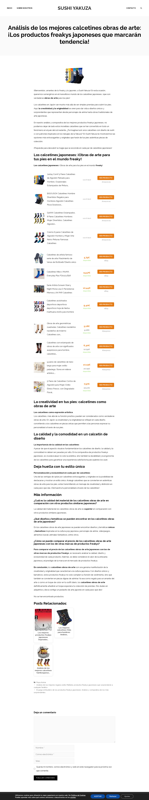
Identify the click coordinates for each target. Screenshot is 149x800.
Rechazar (112, 796)
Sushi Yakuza (74, 8)
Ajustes (127, 796)
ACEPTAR (98, 796)
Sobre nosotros (24, 8)
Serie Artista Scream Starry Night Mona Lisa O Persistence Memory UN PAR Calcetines (60, 289)
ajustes (73, 797)
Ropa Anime (41, 682)
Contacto (131, 8)
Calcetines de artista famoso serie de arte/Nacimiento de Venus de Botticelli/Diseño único (61, 258)
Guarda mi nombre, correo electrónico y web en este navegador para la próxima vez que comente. (74, 769)
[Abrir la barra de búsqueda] (141, 8)
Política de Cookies (78, 795)
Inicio (9, 8)
